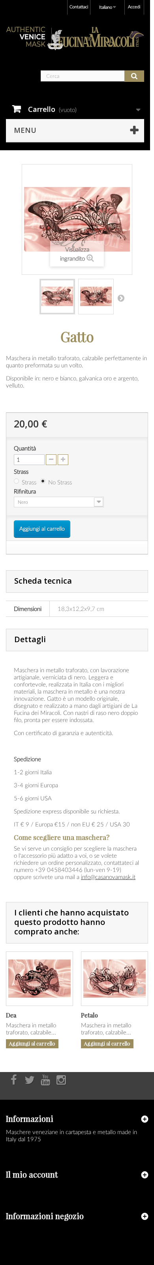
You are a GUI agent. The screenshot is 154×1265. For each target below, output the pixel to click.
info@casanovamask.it (108, 876)
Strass (22, 471)
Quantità (25, 448)
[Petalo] (114, 978)
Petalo (89, 1015)
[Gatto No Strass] (57, 296)
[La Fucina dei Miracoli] (75, 38)
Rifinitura (26, 491)
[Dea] (39, 978)
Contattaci (78, 6)
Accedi (134, 6)
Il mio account (32, 1174)
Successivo (121, 298)
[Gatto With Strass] (96, 296)
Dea (11, 1015)
